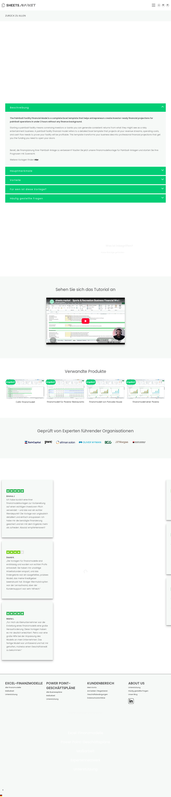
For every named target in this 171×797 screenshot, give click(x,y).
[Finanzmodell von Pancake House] (105, 389)
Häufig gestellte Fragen (138, 691)
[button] (85, 795)
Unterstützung (11, 694)
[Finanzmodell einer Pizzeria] (146, 389)
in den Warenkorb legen (104, 71)
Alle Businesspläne (54, 692)
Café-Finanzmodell (25, 402)
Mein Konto (92, 687)
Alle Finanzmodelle (13, 687)
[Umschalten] (162, 106)
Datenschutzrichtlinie (96, 698)
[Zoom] (8, 67)
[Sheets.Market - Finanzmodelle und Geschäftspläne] (19, 5)
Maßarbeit (9, 691)
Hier (37, 159)
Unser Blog (132, 694)
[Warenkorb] (167, 5)
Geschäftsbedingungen (97, 694)
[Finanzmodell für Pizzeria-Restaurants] (65, 389)
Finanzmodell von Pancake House (105, 402)
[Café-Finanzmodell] (25, 389)
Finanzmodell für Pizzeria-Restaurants (65, 402)
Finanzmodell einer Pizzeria (146, 402)
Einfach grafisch (96, 713)
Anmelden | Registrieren (97, 691)
